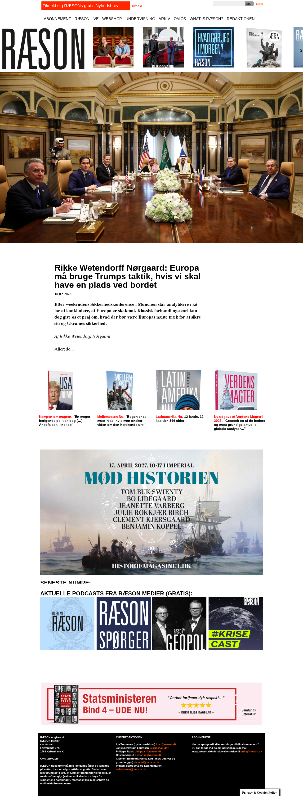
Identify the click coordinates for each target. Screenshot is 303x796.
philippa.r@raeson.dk (148, 751)
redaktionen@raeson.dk (131, 769)
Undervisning (140, 19)
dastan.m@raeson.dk (148, 755)
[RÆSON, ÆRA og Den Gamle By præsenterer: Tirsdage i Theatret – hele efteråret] (113, 66)
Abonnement (57, 19)
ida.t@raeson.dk (166, 744)
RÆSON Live (87, 19)
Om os (180, 19)
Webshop (112, 19)
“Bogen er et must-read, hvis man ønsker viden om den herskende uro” (121, 421)
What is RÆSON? (206, 19)
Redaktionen (241, 19)
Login (259, 3)
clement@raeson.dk (146, 762)
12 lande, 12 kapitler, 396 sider (180, 419)
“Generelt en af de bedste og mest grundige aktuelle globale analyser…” (239, 423)
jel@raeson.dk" (159, 748)
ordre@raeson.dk (251, 751)
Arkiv (164, 19)
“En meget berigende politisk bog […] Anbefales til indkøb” (64, 421)
